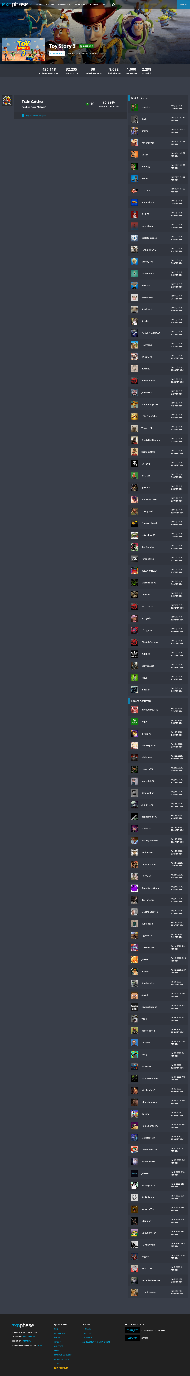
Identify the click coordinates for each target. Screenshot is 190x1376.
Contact (58, 1346)
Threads (87, 1328)
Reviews (94, 4)
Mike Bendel (29, 1336)
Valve (39, 1345)
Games (39, 4)
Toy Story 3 (62, 45)
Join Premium (61, 1367)
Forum (93, 53)
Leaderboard (80, 4)
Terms (57, 1363)
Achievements (56, 53)
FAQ (56, 1328)
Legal (57, 1350)
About (57, 1341)
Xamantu (26, 1341)
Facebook (87, 1337)
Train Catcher (32, 101)
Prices (85, 53)
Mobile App (59, 1333)
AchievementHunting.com (96, 1341)
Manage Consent (63, 1354)
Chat (104, 4)
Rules (57, 1337)
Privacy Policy (61, 1359)
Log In (183, 4)
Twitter (87, 1333)
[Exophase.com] (17, 5)
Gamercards (63, 4)
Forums (50, 4)
